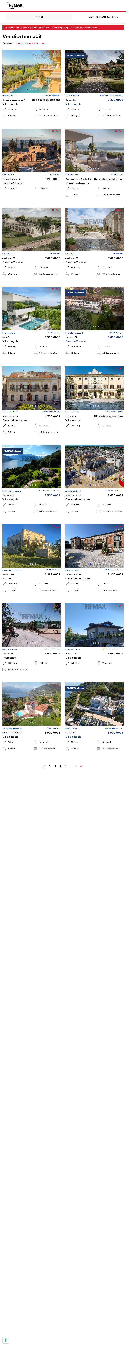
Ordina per (8, 43)
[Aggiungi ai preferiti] (53, 52)
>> (81, 766)
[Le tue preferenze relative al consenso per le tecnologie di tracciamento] (6, 1340)
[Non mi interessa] (57, 52)
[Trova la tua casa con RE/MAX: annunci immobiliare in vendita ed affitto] (14, 6)
